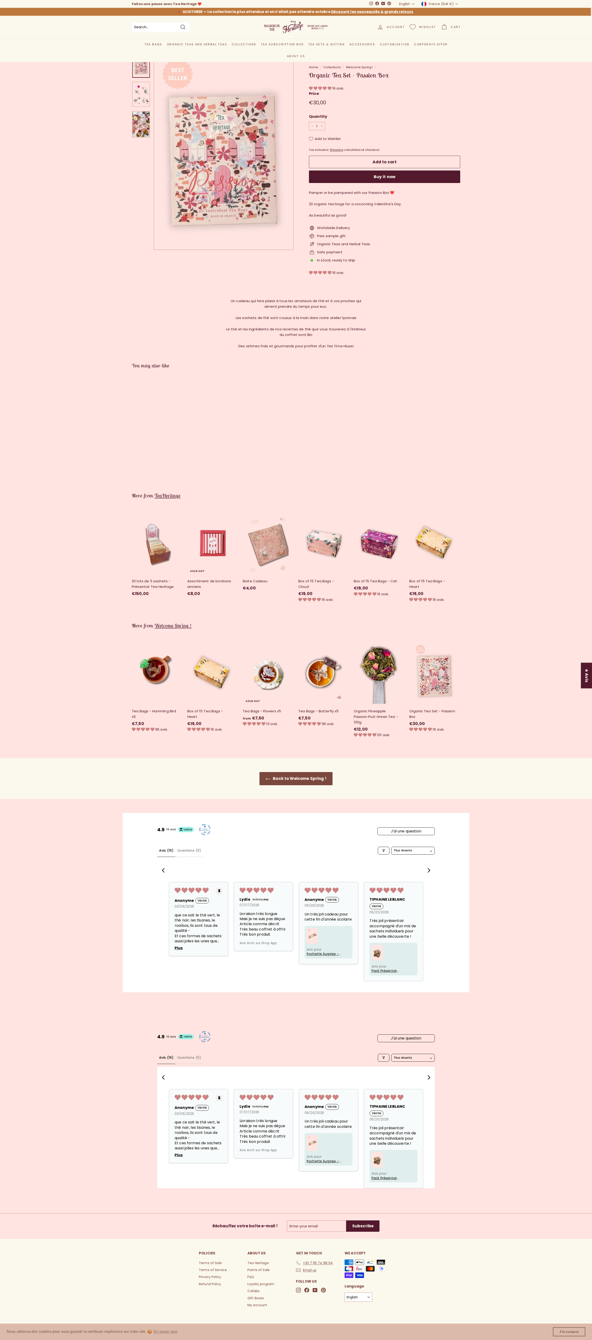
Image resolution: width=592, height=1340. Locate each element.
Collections (244, 44)
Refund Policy (210, 1284)
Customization (394, 44)
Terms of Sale (210, 1263)
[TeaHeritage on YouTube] (315, 1290)
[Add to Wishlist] (180, 530)
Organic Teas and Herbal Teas (197, 44)
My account (257, 1305)
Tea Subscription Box (282, 44)
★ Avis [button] (586, 675)
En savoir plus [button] (165, 1332)
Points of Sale (258, 1270)
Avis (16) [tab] (166, 850)
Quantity (318, 116)
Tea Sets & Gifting (326, 44)
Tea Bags (153, 44)
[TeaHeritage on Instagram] (298, 1290)
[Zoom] (223, 151)
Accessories (362, 44)
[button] (320, 88)
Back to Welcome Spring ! (299, 778)
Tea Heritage (258, 1263)
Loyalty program (260, 1284)
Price (314, 93)
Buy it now (385, 177)
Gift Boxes (255, 1298)
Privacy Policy (210, 1277)
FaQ (250, 1277)
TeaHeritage (167, 495)
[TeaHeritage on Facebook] (306, 1290)
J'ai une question (406, 831)
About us (296, 56)
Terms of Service (213, 1270)
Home (313, 67)
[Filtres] (383, 851)
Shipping (336, 150)
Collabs (253, 1291)
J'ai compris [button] (569, 1332)
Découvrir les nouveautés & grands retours (372, 11)
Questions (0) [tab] (189, 850)
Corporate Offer (430, 44)
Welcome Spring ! (359, 67)
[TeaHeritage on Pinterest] (323, 1290)
